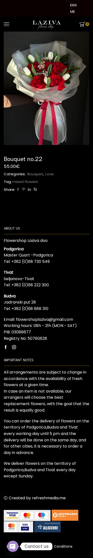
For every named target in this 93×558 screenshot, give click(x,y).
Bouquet (35, 174)
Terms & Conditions (55, 546)
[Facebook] (18, 189)
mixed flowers (25, 181)
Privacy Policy (18, 546)
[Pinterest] (24, 189)
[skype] (34, 189)
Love (49, 174)
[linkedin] (29, 189)
